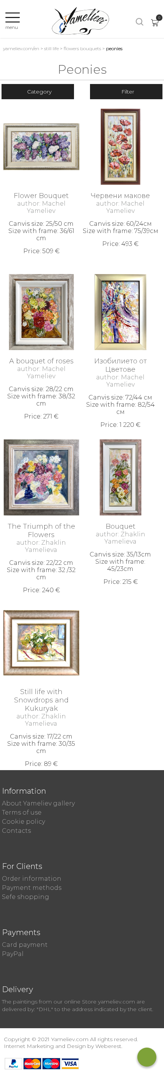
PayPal (13, 954)
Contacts (16, 830)
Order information (31, 878)
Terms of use (22, 812)
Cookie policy (23, 821)
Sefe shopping (25, 896)
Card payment (25, 944)
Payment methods (31, 887)
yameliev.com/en (21, 48)
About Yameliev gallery (38, 803)
